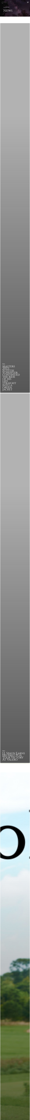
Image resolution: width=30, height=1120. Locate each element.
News (3, 364)
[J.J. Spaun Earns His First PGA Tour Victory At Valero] (15, 578)
